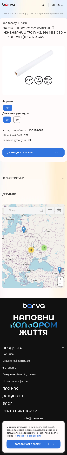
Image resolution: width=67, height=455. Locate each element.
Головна (6, 13)
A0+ (8, 107)
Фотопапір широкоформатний (47, 13)
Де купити (12, 396)
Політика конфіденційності (27, 435)
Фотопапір (21, 13)
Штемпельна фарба (15, 381)
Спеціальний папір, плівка (19, 374)
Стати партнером (19, 411)
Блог (7, 403)
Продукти (12, 348)
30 (7, 119)
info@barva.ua (34, 418)
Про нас (10, 388)
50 (17, 119)
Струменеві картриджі (16, 360)
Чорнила (8, 354)
